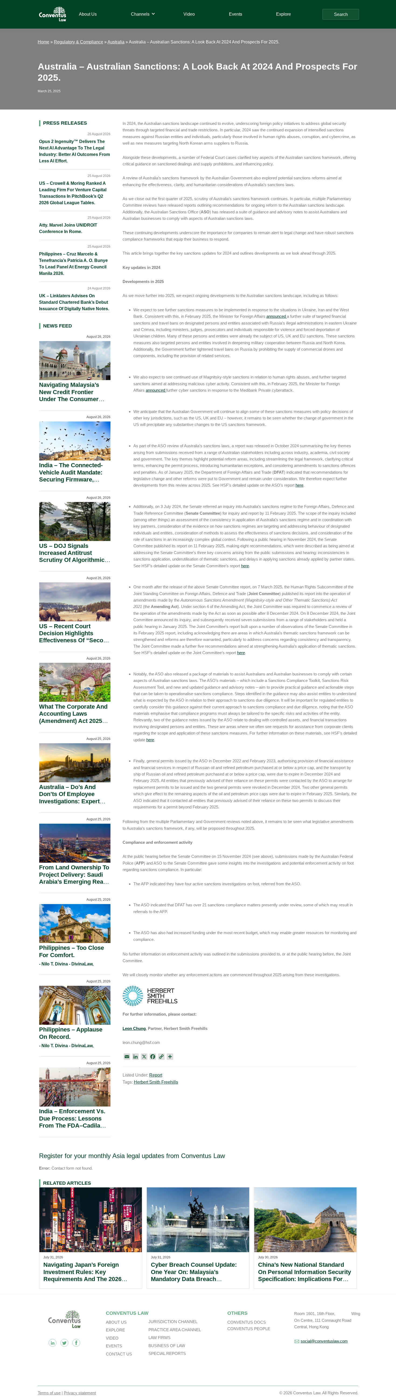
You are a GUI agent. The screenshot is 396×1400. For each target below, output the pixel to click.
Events (114, 1346)
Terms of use (49, 1393)
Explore (115, 1330)
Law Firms (159, 1337)
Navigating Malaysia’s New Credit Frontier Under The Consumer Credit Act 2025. (69, 395)
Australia (115, 42)
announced (276, 316)
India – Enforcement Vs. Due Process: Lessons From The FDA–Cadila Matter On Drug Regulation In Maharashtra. (72, 1129)
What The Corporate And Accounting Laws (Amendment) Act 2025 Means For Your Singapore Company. (73, 721)
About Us (116, 1322)
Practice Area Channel (174, 1329)
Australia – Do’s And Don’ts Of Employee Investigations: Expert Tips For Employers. (69, 798)
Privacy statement (80, 1393)
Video (112, 1338)
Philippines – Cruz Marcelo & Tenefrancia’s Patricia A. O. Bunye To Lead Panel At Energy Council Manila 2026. (73, 264)
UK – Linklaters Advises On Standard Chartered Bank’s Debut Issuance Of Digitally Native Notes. (74, 302)
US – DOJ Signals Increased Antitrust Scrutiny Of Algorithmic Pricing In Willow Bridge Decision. (72, 560)
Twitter (64, 1343)
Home (43, 42)
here (299, 485)
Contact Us (119, 1354)
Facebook (76, 1343)
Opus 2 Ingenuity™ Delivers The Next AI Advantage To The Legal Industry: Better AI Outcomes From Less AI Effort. (74, 151)
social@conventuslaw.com (324, 1341)
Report (155, 1075)
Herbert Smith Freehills (156, 1082)
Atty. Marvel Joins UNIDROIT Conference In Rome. (68, 228)
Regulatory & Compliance (78, 42)
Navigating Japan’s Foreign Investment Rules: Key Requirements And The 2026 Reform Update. (82, 1275)
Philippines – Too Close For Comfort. (71, 951)
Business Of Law (166, 1345)
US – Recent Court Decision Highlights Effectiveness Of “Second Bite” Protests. (74, 637)
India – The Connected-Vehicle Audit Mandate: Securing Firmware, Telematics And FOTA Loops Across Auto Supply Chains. (71, 483)
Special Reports (167, 1353)
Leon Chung (134, 1028)
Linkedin (52, 1343)
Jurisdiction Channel (172, 1321)
